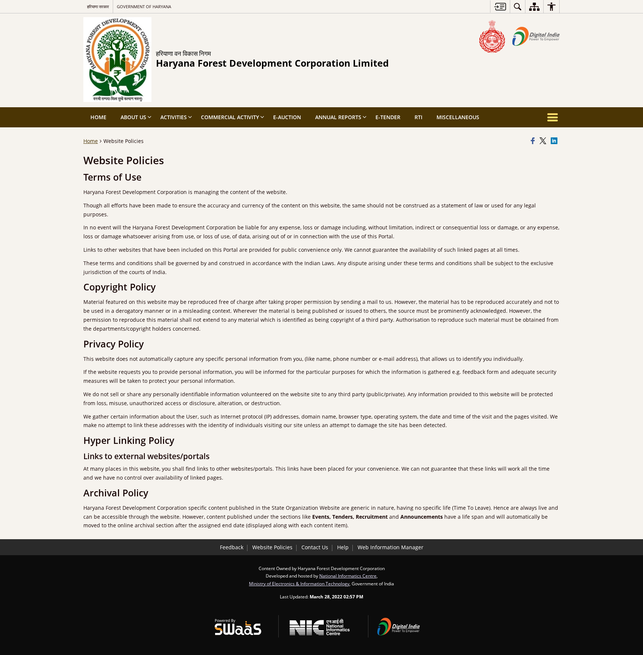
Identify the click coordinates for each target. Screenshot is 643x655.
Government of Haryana (144, 6)
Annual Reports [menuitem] (338, 117)
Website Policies (272, 547)
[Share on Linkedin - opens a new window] (555, 141)
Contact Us (314, 547)
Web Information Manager (390, 547)
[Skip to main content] (500, 6)
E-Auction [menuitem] (287, 117)
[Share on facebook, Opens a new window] (534, 141)
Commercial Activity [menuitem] (230, 117)
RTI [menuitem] (418, 117)
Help (343, 547)
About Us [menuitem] (133, 117)
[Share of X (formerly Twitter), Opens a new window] (544, 141)
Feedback (231, 547)
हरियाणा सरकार (98, 6)
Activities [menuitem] (173, 117)
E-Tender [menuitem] (387, 117)
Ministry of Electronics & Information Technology (299, 583)
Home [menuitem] (98, 117)
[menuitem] (517, 6)
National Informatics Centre (348, 576)
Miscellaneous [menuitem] (457, 117)
